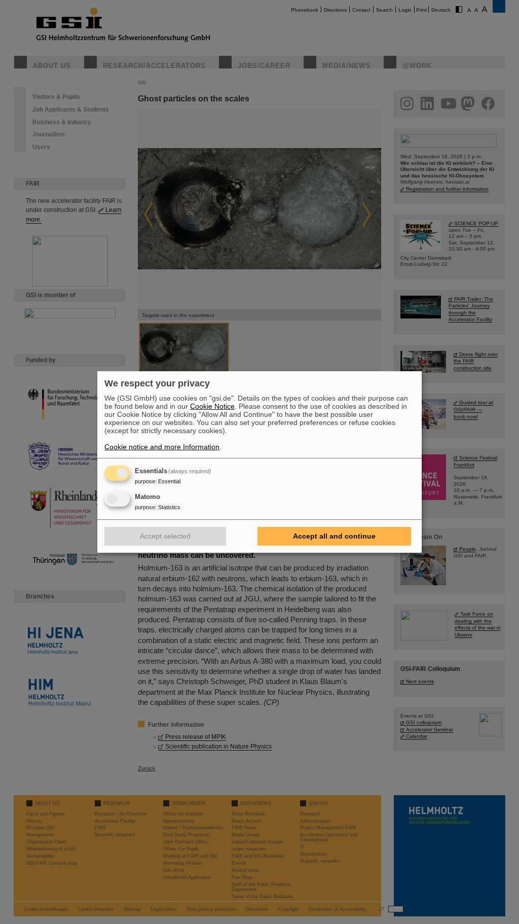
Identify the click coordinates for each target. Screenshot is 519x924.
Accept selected (165, 536)
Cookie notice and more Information (161, 447)
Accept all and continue (334, 536)
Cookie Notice (212, 406)
